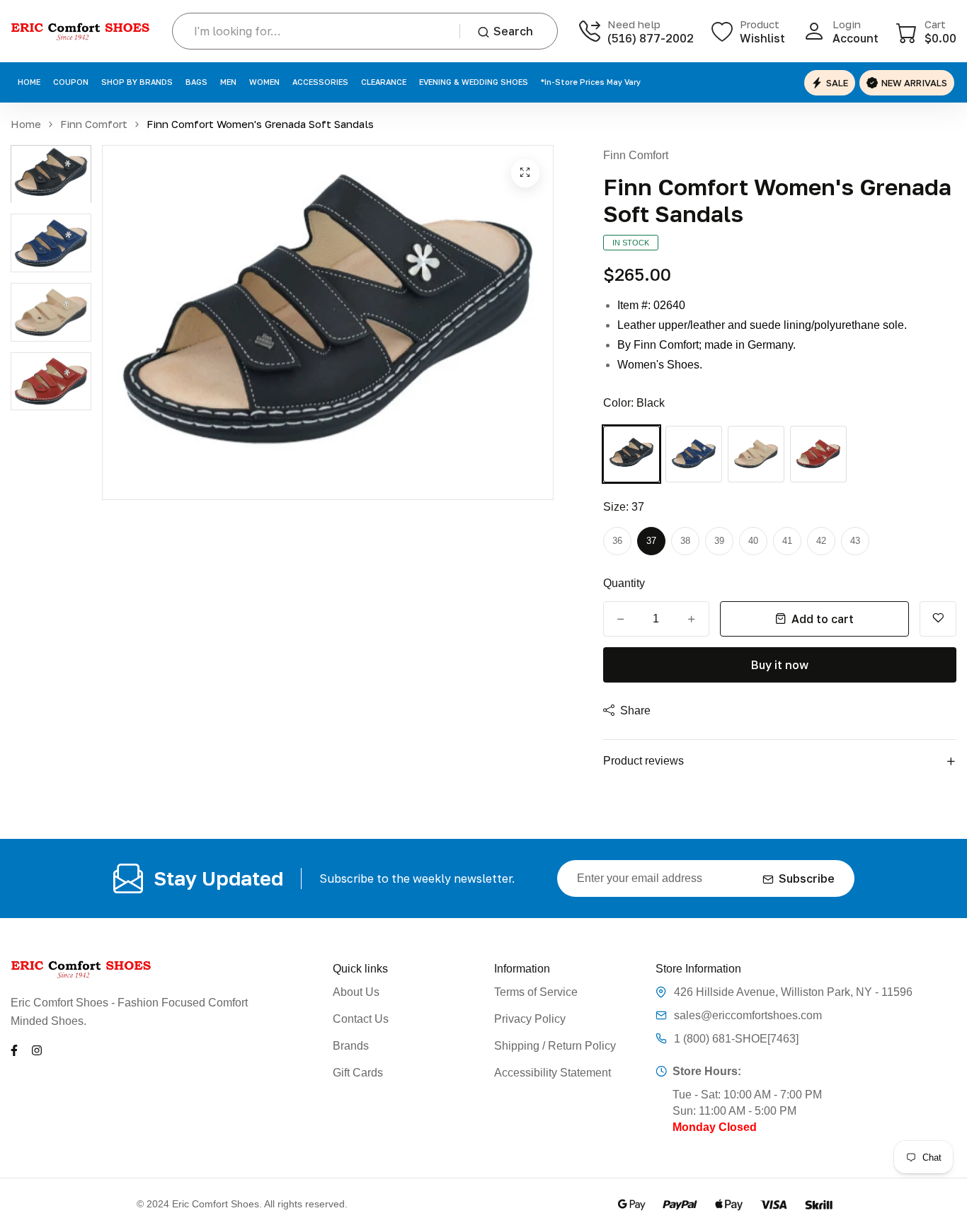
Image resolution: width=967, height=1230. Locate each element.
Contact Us (361, 1019)
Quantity (624, 583)
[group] (51, 174)
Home (26, 124)
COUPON (70, 81)
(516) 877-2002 (650, 38)
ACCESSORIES (320, 81)
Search (513, 31)
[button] (926, 31)
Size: (623, 507)
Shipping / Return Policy (555, 1046)
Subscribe (807, 878)
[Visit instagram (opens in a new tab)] (37, 1049)
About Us (356, 992)
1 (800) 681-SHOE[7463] (736, 1039)
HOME (29, 81)
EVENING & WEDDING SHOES (473, 81)
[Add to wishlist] (938, 619)
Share (635, 710)
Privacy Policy (530, 1019)
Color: (634, 403)
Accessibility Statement (552, 1073)
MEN (228, 81)
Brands (351, 1046)
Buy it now (779, 665)
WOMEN (264, 81)
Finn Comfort (93, 124)
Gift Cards (358, 1073)
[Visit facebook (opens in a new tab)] (14, 1049)
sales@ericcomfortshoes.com (748, 1015)
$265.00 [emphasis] (637, 274)
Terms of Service (536, 992)
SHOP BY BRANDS (137, 81)
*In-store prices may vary (591, 81)
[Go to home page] (81, 31)
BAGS (196, 81)
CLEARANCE (383, 81)
